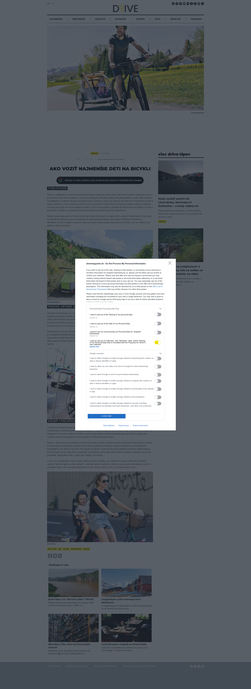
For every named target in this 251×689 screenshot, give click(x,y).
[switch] (158, 314)
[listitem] (125, 308)
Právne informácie (140, 425)
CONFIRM (107, 416)
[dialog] (125, 344)
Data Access (124, 425)
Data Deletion (109, 425)
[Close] (170, 263)
